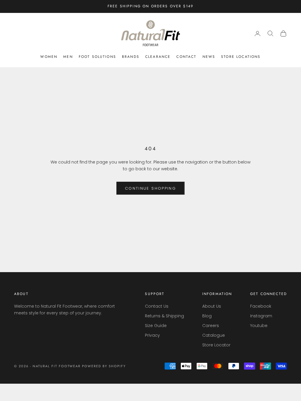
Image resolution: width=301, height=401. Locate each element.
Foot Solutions (97, 56)
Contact (186, 56)
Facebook (260, 306)
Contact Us (156, 306)
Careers (210, 325)
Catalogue (213, 335)
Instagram (261, 316)
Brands (130, 56)
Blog (207, 316)
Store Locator (216, 345)
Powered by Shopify (104, 366)
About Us (211, 306)
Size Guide (156, 325)
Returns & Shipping (164, 316)
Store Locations (240, 56)
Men (68, 56)
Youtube (258, 325)
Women (48, 56)
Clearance (157, 56)
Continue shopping (150, 188)
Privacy (152, 335)
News (209, 56)
